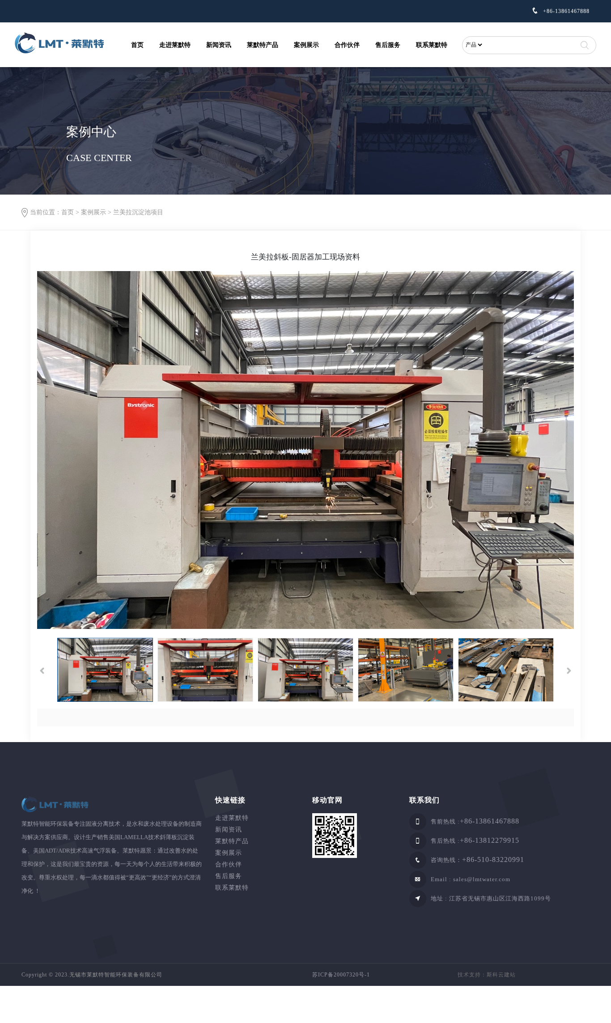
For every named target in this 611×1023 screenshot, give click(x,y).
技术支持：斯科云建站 (487, 975)
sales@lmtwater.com (481, 879)
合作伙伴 (347, 45)
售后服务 (387, 45)
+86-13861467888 (565, 11)
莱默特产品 (262, 45)
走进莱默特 (175, 45)
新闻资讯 (218, 45)
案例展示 (306, 45)
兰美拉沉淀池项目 (138, 212)
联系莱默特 (431, 45)
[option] (305, 450)
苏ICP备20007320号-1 (341, 975)
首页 (137, 45)
